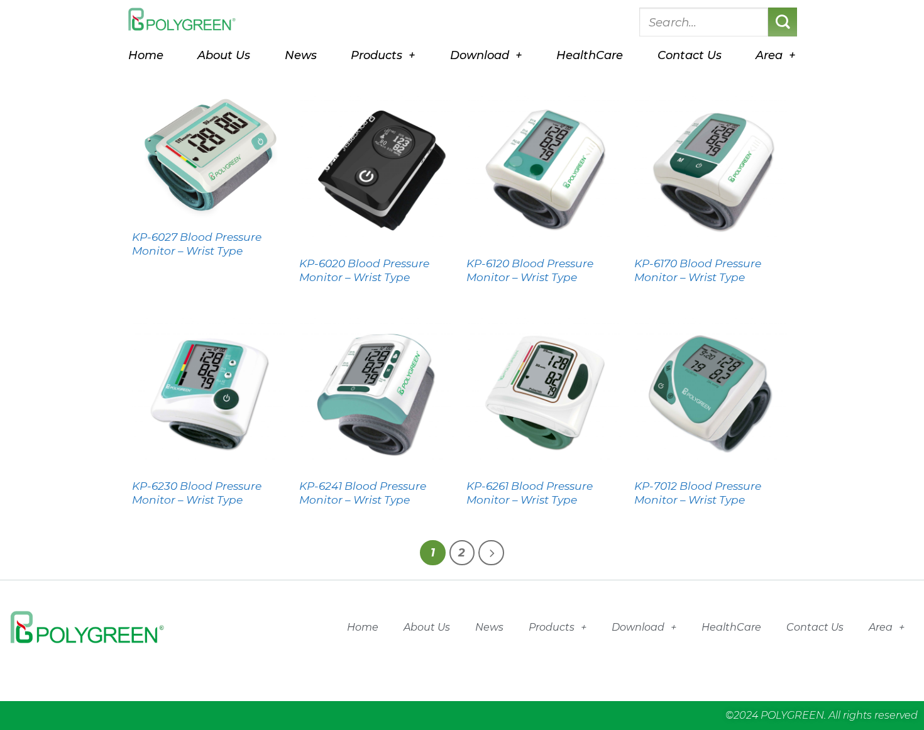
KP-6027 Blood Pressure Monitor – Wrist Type (196, 243)
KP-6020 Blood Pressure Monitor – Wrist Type (364, 270)
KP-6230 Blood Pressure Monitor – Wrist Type (196, 492)
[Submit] (783, 22)
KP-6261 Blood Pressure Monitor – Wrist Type (529, 492)
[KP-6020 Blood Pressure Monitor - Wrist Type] (376, 169)
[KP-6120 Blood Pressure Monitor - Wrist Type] (544, 169)
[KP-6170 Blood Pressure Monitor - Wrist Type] (711, 169)
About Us (223, 55)
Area (769, 55)
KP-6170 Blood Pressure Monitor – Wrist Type (697, 270)
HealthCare (589, 55)
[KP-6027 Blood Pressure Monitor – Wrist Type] (209, 156)
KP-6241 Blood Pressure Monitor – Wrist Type (362, 492)
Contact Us (689, 55)
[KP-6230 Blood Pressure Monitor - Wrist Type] (209, 392)
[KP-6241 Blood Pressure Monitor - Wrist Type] (376, 392)
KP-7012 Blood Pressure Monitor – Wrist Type (697, 492)
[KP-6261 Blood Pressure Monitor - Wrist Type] (544, 392)
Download (479, 55)
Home (145, 55)
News (301, 55)
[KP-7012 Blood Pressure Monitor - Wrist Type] (711, 392)
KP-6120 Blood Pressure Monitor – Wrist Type (529, 270)
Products (376, 55)
